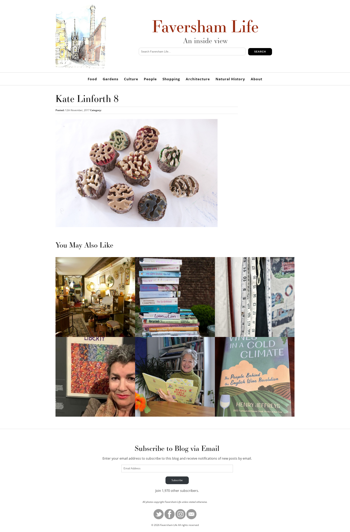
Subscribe (177, 480)
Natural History (230, 79)
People (150, 79)
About (256, 79)
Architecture (198, 79)
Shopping (171, 79)
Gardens (110, 79)
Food (92, 79)
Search (260, 51)
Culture (131, 79)
